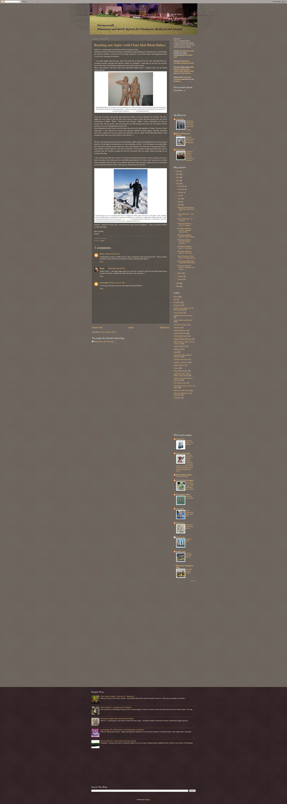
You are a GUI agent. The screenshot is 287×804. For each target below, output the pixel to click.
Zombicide (177, 398)
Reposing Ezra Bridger (190, 497)
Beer (175, 299)
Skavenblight (180, 150)
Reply (101, 262)
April (179, 205)
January (180, 279)
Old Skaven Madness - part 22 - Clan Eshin (184, 252)
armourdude (132, 111)
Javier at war (180, 537)
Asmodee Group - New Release (190, 442)
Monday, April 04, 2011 (112, 254)
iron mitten (180, 509)
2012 (178, 180)
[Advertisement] (180, 416)
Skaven (178, 81)
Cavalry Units (178, 71)
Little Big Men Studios (181, 336)
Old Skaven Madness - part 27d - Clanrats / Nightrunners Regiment (190, 156)
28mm (176, 297)
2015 (178, 171)
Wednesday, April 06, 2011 (116, 268)
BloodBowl (177, 302)
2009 (178, 286)
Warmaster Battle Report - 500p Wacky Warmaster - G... (186, 209)
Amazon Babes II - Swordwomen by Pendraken (116, 707)
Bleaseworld (180, 523)
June (179, 199)
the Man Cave (180, 551)
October (180, 192)
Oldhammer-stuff (188, 51)
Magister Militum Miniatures (183, 339)
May (179, 202)
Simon (102, 254)
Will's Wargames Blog (183, 475)
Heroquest (177, 327)
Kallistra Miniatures (180, 333)
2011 (178, 183)
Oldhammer (177, 349)
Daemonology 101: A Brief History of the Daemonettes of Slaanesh (122, 730)
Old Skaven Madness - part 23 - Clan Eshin (184, 247)
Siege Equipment (179, 365)
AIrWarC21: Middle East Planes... (189, 526)
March (180, 273)
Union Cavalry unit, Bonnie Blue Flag (190, 513)
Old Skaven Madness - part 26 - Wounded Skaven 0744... (184, 230)
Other (102, 241)
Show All (193, 580)
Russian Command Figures (189, 555)
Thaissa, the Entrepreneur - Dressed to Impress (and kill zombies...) (190, 125)
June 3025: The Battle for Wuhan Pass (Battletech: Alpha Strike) (190, 485)
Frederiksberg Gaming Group (183, 315)
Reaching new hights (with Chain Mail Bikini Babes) (130, 45)
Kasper (102, 268)
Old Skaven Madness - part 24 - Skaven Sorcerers (184, 241)
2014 (178, 174)
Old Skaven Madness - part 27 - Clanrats (184, 224)
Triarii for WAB (188, 540)
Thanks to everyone (182, 476)
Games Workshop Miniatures (183, 320)
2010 (178, 283)
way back (104, 126)
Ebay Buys (177, 305)
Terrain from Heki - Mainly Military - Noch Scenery (182, 374)
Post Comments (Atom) (108, 332)
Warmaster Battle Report (182, 390)
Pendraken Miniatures (181, 359)
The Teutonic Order (180, 383)
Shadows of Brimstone (181, 362)
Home (131, 328)
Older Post (164, 328)
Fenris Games (178, 313)
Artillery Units (188, 71)
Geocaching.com (126, 219)
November (181, 189)
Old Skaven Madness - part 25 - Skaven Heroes (186, 236)
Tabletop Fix (180, 439)
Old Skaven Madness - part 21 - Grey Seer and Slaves (185, 267)
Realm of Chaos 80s (183, 453)
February (181, 276)
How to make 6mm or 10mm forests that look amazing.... (119, 741)
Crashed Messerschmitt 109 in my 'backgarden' (190, 139)
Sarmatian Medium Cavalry (189, 571)
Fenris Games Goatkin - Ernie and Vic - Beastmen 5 (118, 696)
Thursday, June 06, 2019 (117, 283)
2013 (178, 177)
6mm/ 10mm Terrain (184, 73)
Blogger (147, 799)
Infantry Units (184, 69)
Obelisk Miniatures (180, 346)
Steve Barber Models (180, 371)
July (179, 195)
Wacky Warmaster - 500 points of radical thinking (186, 257)
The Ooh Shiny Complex (184, 480)
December (181, 186)
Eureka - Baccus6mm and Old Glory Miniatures (183, 309)
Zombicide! (180, 119)
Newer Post (97, 328)
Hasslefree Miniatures (181, 325)
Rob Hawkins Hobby (183, 494)
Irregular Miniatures (180, 330)
